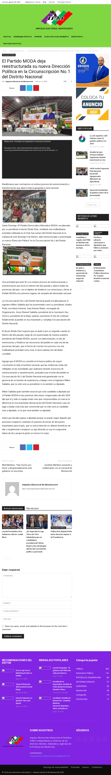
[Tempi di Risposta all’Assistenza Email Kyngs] (8, 687)
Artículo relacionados (13, 508)
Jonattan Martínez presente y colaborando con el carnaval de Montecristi (57, 468)
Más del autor (32, 508)
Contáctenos (97, 767)
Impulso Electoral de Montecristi (19, 81)
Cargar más (91, 204)
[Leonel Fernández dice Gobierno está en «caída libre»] (12, 521)
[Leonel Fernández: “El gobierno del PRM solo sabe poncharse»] (45, 671)
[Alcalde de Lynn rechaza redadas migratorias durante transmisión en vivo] (82, 155)
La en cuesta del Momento (56, 37)
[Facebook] (88, 2)
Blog (44, 2)
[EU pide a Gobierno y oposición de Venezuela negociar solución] (83, 260)
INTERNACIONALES (83, 264)
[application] (37, 159)
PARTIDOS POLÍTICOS (12, 43)
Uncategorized (82, 234)
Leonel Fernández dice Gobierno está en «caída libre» (12, 534)
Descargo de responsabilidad (56, 767)
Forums (52, 2)
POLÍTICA (7, 37)
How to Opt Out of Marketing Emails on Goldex (24, 673)
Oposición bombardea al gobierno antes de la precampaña (99, 192)
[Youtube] (107, 2)
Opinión (38, 37)
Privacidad (75, 767)
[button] (105, 36)
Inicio (4, 51)
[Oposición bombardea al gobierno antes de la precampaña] (82, 193)
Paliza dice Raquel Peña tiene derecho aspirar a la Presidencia (61, 534)
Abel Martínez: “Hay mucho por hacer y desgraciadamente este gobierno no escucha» (17, 468)
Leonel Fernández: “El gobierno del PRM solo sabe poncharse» (62, 670)
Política (97, 264)
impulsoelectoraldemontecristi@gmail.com (50, 756)
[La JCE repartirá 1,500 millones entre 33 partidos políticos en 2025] (82, 138)
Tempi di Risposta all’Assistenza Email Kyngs (24, 686)
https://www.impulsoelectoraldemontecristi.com (38, 489)
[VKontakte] (102, 2)
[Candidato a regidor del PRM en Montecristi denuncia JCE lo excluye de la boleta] (83, 230)
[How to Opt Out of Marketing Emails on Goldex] (8, 673)
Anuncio (85, 767)
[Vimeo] (97, 2)
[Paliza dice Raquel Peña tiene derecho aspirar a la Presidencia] (61, 521)
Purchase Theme (64, 2)
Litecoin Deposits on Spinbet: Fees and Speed (24, 700)
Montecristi (77, 37)
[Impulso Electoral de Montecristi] (55, 18)
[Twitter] (92, 2)
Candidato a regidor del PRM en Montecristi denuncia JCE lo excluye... (83, 242)
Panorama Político (23, 37)
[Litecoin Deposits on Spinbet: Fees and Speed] (8, 701)
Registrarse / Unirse (32, 2)
